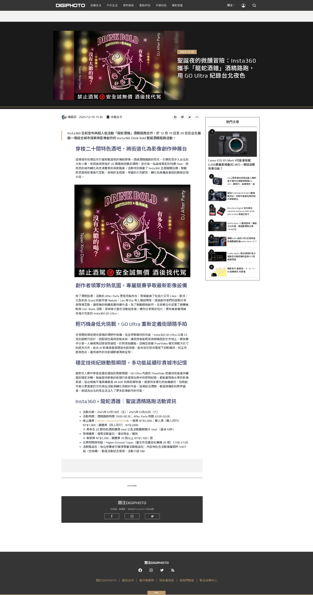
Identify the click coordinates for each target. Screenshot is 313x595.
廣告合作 (128, 580)
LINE (182, 117)
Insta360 (132, 485)
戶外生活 (112, 5)
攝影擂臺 (177, 5)
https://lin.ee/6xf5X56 (111, 420)
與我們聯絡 (187, 580)
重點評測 (144, 5)
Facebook (175, 117)
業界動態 (128, 5)
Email (197, 117)
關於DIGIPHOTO (106, 580)
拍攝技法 (95, 5)
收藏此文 (116, 117)
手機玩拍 (161, 5)
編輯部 (72, 117)
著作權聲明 (146, 580)
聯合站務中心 (208, 580)
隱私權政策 (166, 580)
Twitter (189, 117)
